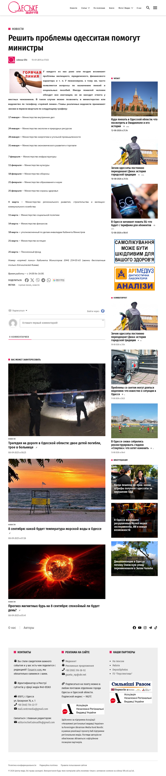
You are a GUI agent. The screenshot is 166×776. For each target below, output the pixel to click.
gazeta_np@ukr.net (75, 674)
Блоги (111, 8)
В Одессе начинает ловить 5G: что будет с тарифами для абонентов (131, 223)
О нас (139, 8)
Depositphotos (120, 669)
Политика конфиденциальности (22, 765)
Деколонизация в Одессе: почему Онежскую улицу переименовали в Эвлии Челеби (133, 565)
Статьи (84, 8)
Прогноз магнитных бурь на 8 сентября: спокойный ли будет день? (54, 608)
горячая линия (24, 285)
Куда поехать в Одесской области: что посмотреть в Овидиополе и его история (134, 123)
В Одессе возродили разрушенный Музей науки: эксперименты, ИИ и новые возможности (130, 525)
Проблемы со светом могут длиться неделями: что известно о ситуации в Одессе (133, 391)
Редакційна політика (49, 765)
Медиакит (71, 661)
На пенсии (118, 661)
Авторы (29, 628)
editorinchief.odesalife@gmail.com (36, 722)
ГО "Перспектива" (122, 673)
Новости (73, 8)
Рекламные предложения (79, 665)
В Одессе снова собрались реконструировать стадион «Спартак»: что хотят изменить (130, 445)
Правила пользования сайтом (74, 765)
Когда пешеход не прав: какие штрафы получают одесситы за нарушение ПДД (133, 488)
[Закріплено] (155, 8)
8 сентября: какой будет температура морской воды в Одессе (54, 529)
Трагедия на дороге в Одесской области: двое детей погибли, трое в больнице (54, 445)
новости (36, 285)
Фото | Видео (124, 8)
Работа (116, 665)
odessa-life (21, 60)
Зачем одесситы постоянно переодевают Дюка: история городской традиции (128, 171)
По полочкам (99, 8)
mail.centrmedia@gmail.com (33, 708)
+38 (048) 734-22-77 (27, 704)
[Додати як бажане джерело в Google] (58, 280)
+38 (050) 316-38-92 (75, 670)
